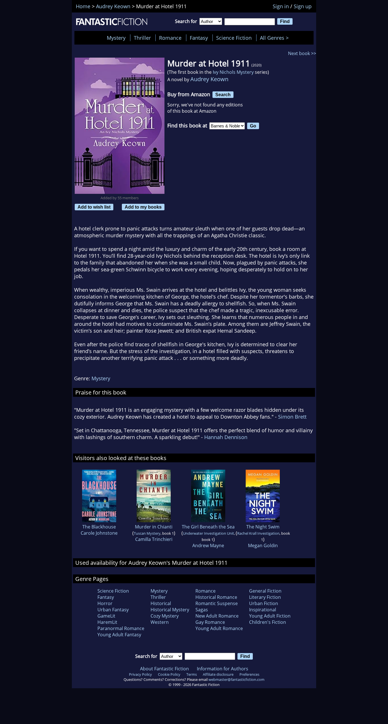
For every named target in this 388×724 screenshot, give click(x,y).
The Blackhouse (99, 527)
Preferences (249, 674)
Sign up (303, 6)
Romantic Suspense (216, 603)
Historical (161, 603)
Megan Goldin (263, 545)
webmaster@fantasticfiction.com (236, 679)
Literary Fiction (265, 597)
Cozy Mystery (165, 616)
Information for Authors (222, 669)
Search (223, 94)
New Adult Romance (217, 616)
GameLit (106, 616)
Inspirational (262, 610)
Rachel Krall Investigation (258, 533)
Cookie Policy (169, 674)
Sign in (281, 6)
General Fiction (265, 591)
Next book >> (302, 53)
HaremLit (107, 622)
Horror (104, 603)
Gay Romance (210, 622)
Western (160, 622)
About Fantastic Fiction (164, 669)
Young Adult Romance (219, 628)
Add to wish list (94, 206)
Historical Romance (216, 597)
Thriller (142, 37)
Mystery (116, 37)
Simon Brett (292, 416)
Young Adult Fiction (270, 616)
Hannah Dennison (225, 437)
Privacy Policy (140, 674)
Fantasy (199, 37)
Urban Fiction (263, 603)
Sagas (201, 610)
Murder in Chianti (153, 527)
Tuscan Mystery (147, 533)
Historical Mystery (170, 610)
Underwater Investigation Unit (208, 533)
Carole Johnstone (99, 533)
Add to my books (143, 206)
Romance (170, 37)
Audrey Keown (209, 79)
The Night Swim (262, 527)
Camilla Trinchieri (153, 539)
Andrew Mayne (208, 545)
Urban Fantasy (113, 610)
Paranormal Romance (120, 628)
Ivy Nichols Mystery (233, 72)
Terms (191, 674)
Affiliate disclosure (218, 674)
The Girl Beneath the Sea (208, 527)
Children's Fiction (267, 622)
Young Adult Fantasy (119, 634)
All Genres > (275, 37)
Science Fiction (234, 37)
